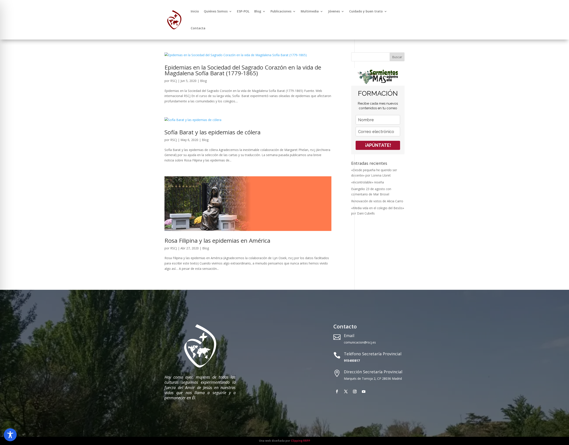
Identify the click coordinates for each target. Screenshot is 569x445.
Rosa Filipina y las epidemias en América (217, 240)
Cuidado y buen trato (366, 11)
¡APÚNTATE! (378, 145)
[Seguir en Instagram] (354, 391)
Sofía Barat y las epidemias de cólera (212, 132)
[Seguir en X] (345, 391)
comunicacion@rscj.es (360, 342)
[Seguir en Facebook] (337, 391)
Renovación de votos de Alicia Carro (377, 201)
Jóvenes (334, 11)
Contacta (198, 28)
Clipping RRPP (300, 441)
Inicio (195, 11)
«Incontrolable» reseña (367, 182)
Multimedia (310, 11)
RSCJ (173, 81)
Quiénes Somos (216, 11)
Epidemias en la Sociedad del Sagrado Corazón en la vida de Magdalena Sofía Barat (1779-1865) (242, 70)
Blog (257, 11)
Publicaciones (280, 11)
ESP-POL (243, 11)
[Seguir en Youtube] (363, 391)
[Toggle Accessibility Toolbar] (10, 435)
